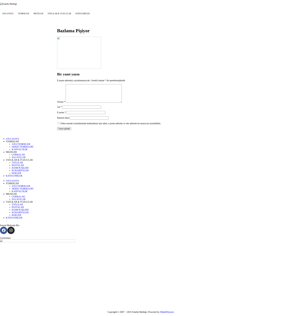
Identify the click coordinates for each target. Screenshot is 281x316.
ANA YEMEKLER (21, 144)
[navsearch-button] (1, 21)
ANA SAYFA (7, 13)
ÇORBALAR (18, 154)
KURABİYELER (20, 170)
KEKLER (16, 173)
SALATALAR (19, 157)
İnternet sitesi (63, 118)
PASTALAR (18, 165)
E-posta (61, 112)
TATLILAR (17, 162)
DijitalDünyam (167, 312)
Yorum (61, 102)
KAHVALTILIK (20, 149)
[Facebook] (3, 230)
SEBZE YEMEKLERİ (22, 146)
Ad (59, 107)
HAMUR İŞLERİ (20, 168)
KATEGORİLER (83, 13)
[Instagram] (11, 230)
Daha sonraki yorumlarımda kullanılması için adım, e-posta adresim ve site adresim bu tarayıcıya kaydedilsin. (111, 123)
